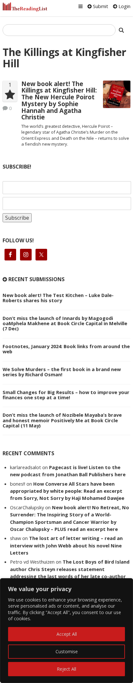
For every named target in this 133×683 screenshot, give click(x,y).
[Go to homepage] (25, 7)
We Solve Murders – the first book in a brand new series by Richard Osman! (62, 372)
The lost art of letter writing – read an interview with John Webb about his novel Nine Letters (66, 545)
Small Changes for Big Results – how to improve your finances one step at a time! (66, 395)
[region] (66, 630)
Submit (100, 6)
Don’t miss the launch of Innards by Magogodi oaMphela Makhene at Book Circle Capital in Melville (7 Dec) (65, 323)
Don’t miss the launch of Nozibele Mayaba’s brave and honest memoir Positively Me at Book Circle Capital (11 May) (62, 420)
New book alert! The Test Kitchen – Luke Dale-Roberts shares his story (58, 297)
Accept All (66, 634)
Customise (67, 651)
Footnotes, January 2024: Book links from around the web (66, 349)
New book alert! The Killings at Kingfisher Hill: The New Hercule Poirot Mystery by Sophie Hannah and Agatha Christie (59, 101)
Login (123, 6)
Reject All (66, 669)
